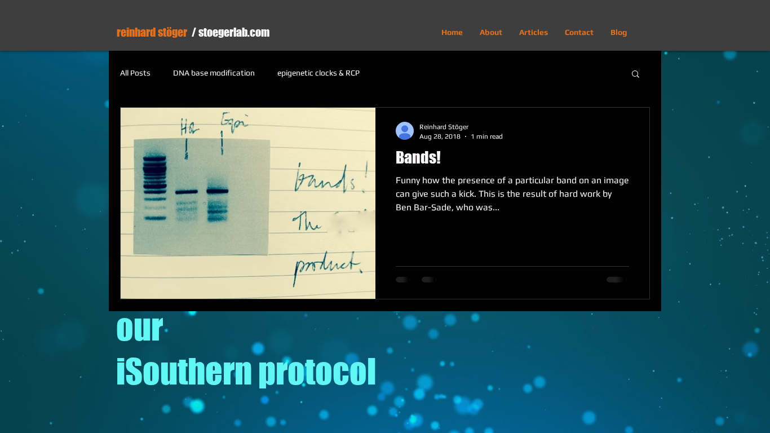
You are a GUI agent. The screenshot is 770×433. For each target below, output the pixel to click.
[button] (635, 75)
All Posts (135, 72)
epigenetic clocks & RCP (318, 72)
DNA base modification (214, 72)
